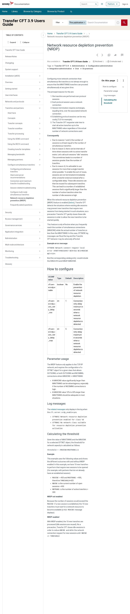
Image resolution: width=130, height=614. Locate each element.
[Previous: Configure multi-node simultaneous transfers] (97, 55)
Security (8, 212)
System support (11, 69)
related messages (58, 409)
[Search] (96, 4)
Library (15, 11)
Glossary (8, 264)
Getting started (11, 89)
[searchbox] (89, 4)
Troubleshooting (11, 258)
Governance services (13, 225)
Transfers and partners (14, 108)
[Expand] (117, 80)
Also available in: (53, 61)
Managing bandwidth (16, 154)
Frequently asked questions (21, 205)
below (71, 203)
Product (60, 22)
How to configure (109, 87)
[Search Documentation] (124, 22)
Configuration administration (100, 66)
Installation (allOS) (12, 76)
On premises (87, 69)
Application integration (14, 232)
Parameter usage (111, 91)
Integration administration (60, 69)
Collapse (25, 42)
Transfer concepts (15, 123)
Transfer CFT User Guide (15, 50)
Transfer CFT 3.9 (61, 66)
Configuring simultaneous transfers (20, 170)
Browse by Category (32, 11)
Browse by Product (55, 11)
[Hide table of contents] (43, 35)
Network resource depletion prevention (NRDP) (22, 199)
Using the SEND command (18, 139)
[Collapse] (123, 80)
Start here (12, 113)
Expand (13, 42)
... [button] (86, 33)
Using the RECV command (18, 144)
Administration (11, 238)
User (77, 69)
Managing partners (15, 160)
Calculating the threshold (110, 101)
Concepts (11, 118)
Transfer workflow (15, 129)
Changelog (9, 63)
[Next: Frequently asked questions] (102, 55)
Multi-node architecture (14, 245)
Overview (9, 82)
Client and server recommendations (17, 176)
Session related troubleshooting (23, 188)
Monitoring (9, 251)
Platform (111, 4)
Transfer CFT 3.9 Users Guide (69, 33)
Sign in (125, 4)
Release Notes (11, 56)
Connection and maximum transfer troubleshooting (20, 182)
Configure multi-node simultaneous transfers (19, 193)
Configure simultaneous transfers (21, 165)
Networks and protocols (14, 102)
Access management (13, 219)
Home (4, 11)
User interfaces (11, 95)
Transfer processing (16, 134)
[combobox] (91, 22)
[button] (71, 11)
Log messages (110, 95)
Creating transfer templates (19, 149)
